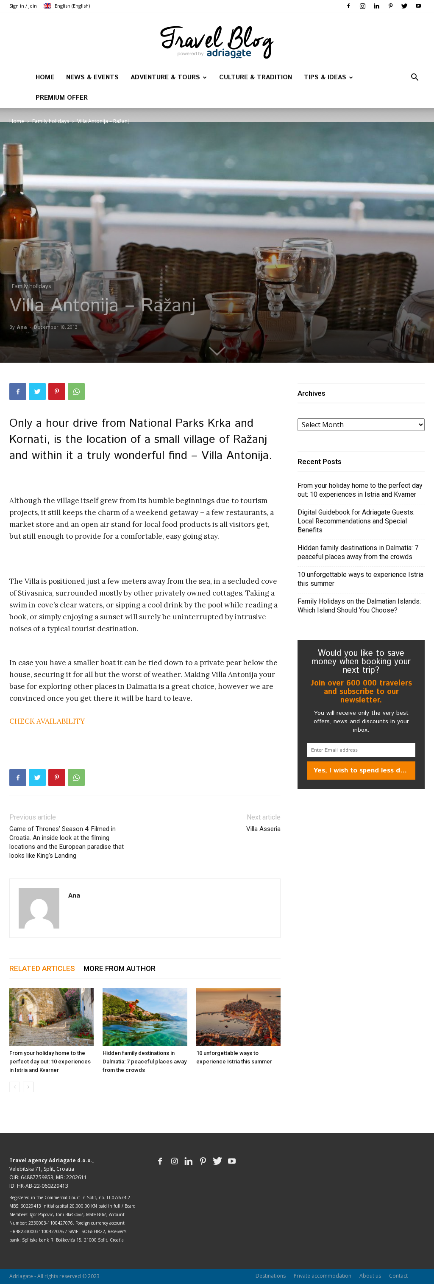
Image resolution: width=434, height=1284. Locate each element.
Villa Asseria (263, 829)
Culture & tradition (255, 77)
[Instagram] (362, 6)
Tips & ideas (325, 77)
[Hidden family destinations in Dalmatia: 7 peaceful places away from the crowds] (145, 1017)
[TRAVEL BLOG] (217, 41)
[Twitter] (404, 6)
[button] (414, 78)
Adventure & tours (165, 77)
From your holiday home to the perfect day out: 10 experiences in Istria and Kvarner (50, 1061)
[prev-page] (14, 1087)
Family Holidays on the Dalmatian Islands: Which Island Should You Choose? (359, 605)
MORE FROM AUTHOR (119, 968)
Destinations (271, 1275)
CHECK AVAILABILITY (47, 721)
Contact (398, 1275)
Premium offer (62, 97)
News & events (92, 77)
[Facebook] (348, 6)
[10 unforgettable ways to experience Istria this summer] (238, 1017)
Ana (22, 327)
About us (370, 1275)
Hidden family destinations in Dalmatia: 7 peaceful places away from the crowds (144, 1061)
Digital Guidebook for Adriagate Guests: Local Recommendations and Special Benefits (356, 521)
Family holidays (50, 121)
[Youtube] (418, 6)
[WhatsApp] (76, 391)
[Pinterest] (390, 6)
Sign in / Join (23, 6)
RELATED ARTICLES (42, 968)
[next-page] (28, 1087)
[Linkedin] (376, 6)
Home (45, 77)
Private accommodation (322, 1275)
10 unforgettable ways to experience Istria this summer (360, 579)
